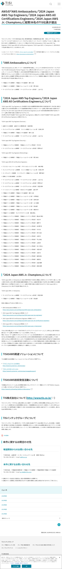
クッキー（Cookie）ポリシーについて (19, 563)
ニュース (4, 490)
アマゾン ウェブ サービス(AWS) (11, 363)
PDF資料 (6, 435)
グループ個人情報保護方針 (24, 545)
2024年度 (4, 505)
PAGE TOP (58, 524)
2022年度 (4, 514)
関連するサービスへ (52, 33)
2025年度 (4, 500)
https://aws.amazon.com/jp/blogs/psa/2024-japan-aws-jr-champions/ (22, 326)
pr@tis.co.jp (23, 457)
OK (26, 566)
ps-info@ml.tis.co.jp (25, 472)
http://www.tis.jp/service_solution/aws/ (14, 366)
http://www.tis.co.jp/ (39, 398)
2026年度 (4, 496)
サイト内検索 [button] (51, 4)
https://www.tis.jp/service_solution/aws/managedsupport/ (19, 371)
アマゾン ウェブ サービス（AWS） (26, 52)
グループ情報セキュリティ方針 (8, 545)
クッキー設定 (16, 566)
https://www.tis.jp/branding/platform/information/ (16, 389)
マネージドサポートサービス (10, 369)
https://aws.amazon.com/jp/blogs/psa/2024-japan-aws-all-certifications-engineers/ (26, 320)
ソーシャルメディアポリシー (21, 548)
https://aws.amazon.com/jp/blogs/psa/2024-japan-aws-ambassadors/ (22, 310)
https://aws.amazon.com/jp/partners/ (25, 54)
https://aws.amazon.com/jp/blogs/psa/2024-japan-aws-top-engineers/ (22, 315)
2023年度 (4, 509)
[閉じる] (59, 557)
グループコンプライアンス (7, 548)
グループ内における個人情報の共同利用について (44, 545)
